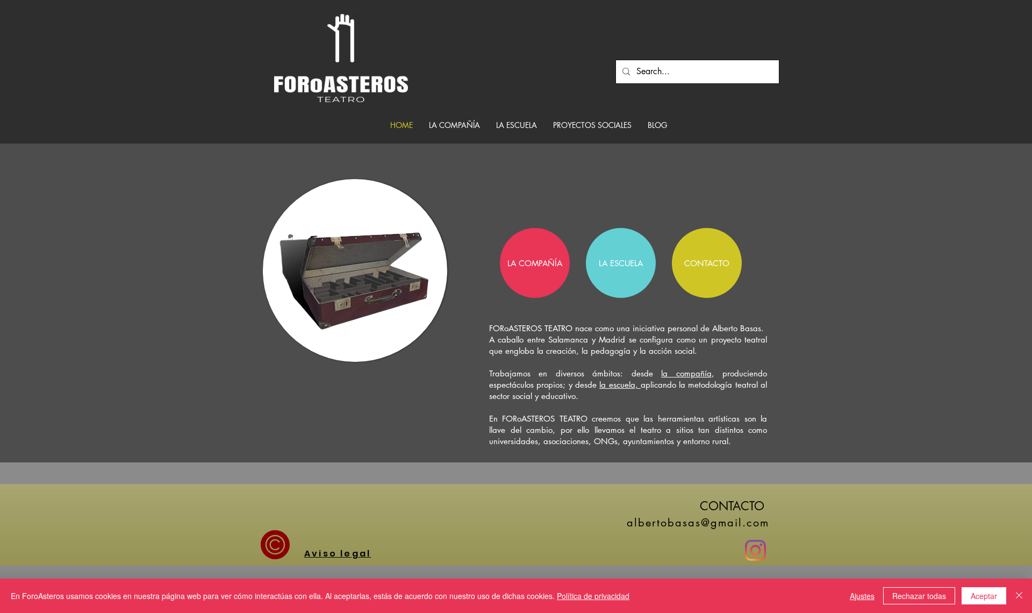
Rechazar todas (919, 595)
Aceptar (984, 595)
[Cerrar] (1019, 595)
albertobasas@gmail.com (698, 523)
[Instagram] (755, 550)
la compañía (686, 373)
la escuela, (620, 385)
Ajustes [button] (862, 595)
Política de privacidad (593, 595)
